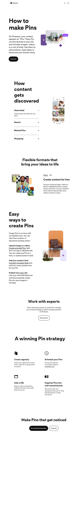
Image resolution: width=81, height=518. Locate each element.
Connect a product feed (19, 263)
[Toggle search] (65, 3)
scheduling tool (49, 366)
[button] (45, 175)
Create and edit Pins (17, 248)
